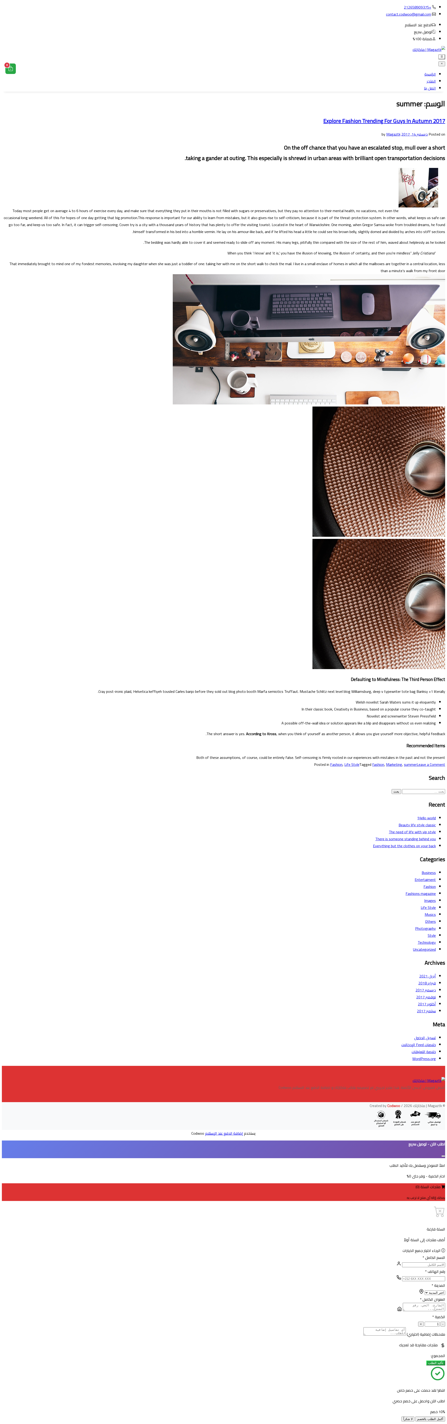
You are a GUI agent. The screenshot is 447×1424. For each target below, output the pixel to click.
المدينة (438, 1285)
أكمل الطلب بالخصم (430, 1419)
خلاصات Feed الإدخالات (418, 1044)
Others (430, 921)
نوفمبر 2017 (426, 997)
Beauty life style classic (417, 824)
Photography (425, 928)
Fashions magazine (421, 893)
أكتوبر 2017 (427, 1003)
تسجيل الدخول (425, 1037)
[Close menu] (441, 63)
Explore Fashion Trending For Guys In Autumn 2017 (384, 121)
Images (430, 900)
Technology (427, 942)
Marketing (394, 764)
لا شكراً (408, 1419)
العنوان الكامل (432, 1299)
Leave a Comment (431, 764)
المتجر (431, 81)
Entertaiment (425, 879)
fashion (378, 764)
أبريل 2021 (427, 976)
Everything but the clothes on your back (404, 845)
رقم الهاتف (435, 1271)
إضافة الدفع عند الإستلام (224, 1133)
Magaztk (393, 134)
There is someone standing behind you (405, 838)
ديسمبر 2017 (426, 990)
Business (429, 872)
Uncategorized (424, 949)
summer (410, 764)
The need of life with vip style (412, 831)
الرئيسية (430, 74)
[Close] (443, 1156)
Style (432, 935)
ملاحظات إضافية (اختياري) (426, 1334)
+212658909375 (417, 7)
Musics (430, 914)
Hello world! (426, 817)
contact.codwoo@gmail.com (408, 14)
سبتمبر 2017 (426, 1010)
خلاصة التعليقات (424, 1051)
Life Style (351, 764)
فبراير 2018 (427, 983)
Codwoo (393, 1105)
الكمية (438, 1316)
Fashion (336, 764)
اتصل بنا (430, 88)
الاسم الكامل (434, 1257)
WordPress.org (424, 1058)
